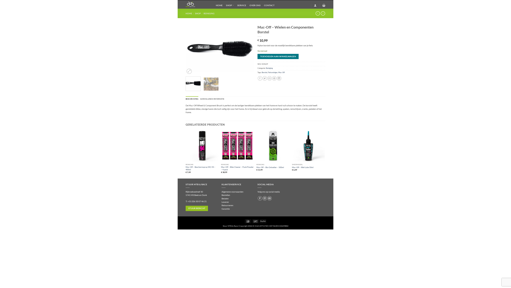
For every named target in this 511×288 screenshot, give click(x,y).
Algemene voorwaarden (232, 191)
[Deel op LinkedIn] (279, 78)
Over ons (255, 5)
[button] (315, 5)
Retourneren (227, 205)
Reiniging (209, 13)
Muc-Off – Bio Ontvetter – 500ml (270, 167)
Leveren (225, 202)
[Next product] (318, 13)
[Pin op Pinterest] (274, 78)
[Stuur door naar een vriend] (269, 78)
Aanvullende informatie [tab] (212, 99)
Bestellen (226, 195)
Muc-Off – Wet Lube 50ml (303, 167)
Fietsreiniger (272, 72)
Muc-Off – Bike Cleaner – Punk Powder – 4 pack (237, 168)
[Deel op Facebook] (260, 78)
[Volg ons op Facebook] (260, 198)
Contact (269, 5)
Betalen (225, 198)
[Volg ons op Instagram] (265, 198)
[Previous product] (323, 13)
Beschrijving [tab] (192, 99)
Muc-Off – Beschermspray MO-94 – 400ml (200, 168)
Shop (229, 5)
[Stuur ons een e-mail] (269, 198)
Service (241, 5)
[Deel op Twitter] (265, 78)
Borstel (264, 72)
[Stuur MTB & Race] (199, 4)
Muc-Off (281, 72)
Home (219, 5)
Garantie (226, 208)
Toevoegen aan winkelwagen (278, 56)
